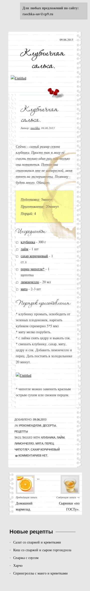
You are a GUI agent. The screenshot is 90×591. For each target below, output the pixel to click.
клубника (28, 242)
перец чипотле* (32, 268)
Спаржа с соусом (25, 557)
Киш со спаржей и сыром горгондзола (42, 550)
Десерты (49, 425)
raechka (35, 128)
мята (24, 288)
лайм (24, 248)
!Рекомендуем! (30, 425)
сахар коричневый (34, 256)
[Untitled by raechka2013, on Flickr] (18, 78)
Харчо (17, 565)
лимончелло (30, 282)
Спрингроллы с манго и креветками (40, 573)
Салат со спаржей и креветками (37, 542)
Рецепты (21, 431)
